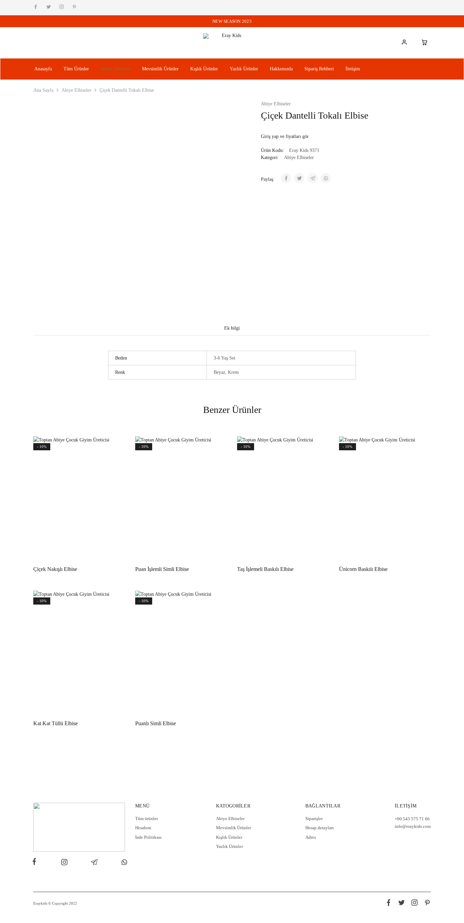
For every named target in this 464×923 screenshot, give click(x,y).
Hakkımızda (281, 68)
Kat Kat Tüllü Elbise (55, 723)
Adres (310, 837)
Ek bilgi (232, 328)
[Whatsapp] (123, 863)
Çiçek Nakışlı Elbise (55, 569)
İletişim (352, 68)
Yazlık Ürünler (244, 68)
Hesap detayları (319, 827)
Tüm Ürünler (76, 68)
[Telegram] (94, 863)
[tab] (232, 328)
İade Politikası (148, 837)
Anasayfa (43, 68)
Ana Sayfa (43, 90)
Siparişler (314, 818)
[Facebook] (35, 862)
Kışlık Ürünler (204, 68)
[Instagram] (64, 863)
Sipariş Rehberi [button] (319, 68)
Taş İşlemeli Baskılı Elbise (265, 569)
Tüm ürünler (146, 818)
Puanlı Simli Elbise (155, 723)
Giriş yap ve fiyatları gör (285, 136)
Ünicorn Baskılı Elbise (363, 569)
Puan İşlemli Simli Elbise (162, 569)
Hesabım (143, 827)
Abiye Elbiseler (115, 68)
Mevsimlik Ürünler (160, 68)
